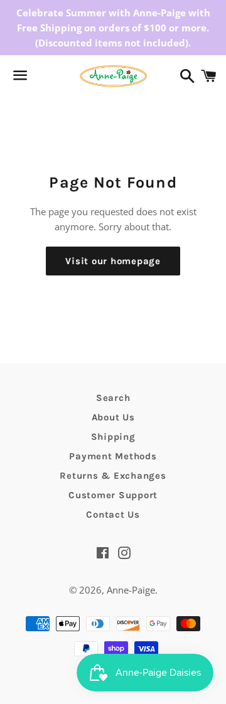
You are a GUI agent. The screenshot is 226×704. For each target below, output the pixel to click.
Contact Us (113, 514)
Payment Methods (112, 456)
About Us (113, 417)
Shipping (113, 436)
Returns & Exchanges (113, 475)
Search (113, 397)
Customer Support (113, 495)
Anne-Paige (131, 590)
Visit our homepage (113, 261)
